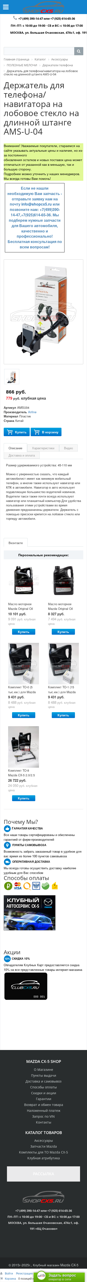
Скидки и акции (43, 1093)
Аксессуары (43, 1140)
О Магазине (43, 1069)
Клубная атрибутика (43, 1158)
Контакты (43, 1122)
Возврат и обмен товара (43, 1104)
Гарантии (43, 1099)
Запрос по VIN (43, 1116)
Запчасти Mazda (43, 1146)
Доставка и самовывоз (43, 1081)
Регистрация (24, 1273)
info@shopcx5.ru (36, 204)
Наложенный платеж (43, 1110)
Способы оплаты (43, 1087)
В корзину (50, 432)
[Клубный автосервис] (29, 912)
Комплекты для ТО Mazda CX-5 (43, 1152)
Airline (32, 412)
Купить (21, 432)
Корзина (10, 1278)
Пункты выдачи (43, 1075)
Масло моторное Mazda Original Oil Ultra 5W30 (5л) (60, 609)
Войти (9, 1273)
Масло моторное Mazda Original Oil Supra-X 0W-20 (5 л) (22, 609)
